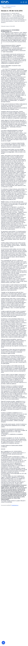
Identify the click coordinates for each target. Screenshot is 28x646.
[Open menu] (26, 2)
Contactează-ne (14, 505)
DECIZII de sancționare (10, 6)
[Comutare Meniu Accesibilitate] (3, 642)
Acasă (2, 6)
